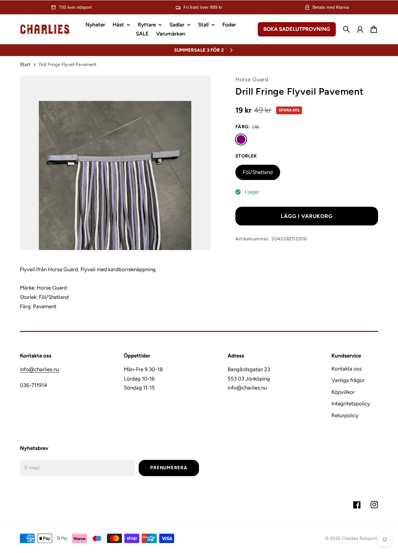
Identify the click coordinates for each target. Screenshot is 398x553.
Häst (118, 25)
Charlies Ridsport (359, 538)
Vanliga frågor (348, 380)
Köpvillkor (343, 392)
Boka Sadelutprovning (296, 29)
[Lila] (241, 139)
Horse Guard (251, 79)
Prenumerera (168, 467)
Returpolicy (345, 415)
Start (25, 64)
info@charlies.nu (39, 369)
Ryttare (147, 25)
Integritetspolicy (350, 403)
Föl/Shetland (258, 172)
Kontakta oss (346, 369)
